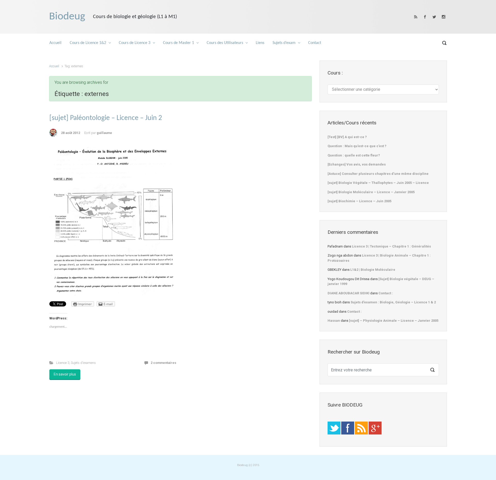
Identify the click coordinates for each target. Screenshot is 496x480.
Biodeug (67, 16)
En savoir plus (65, 374)
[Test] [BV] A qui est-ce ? (347, 137)
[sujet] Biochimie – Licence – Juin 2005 (359, 201)
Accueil (54, 66)
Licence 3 (62, 363)
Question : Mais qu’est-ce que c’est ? (357, 146)
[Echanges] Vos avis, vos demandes (357, 164)
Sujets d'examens (83, 363)
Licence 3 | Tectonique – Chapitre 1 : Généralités (391, 246)
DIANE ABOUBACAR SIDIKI (348, 293)
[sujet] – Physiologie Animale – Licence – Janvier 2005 (393, 320)
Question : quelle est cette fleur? (354, 155)
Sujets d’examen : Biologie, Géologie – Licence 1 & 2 (393, 302)
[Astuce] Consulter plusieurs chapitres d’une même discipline (378, 174)
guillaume (104, 133)
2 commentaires (163, 363)
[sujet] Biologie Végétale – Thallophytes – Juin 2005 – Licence (378, 183)
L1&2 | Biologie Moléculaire (372, 270)
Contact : (385, 293)
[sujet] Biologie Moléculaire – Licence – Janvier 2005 (371, 192)
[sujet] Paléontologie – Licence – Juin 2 (105, 118)
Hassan (334, 320)
